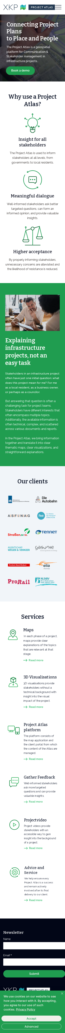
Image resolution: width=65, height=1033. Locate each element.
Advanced (31, 1026)
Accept (31, 1018)
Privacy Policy (25, 1009)
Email (7, 955)
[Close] (60, 995)
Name (7, 939)
